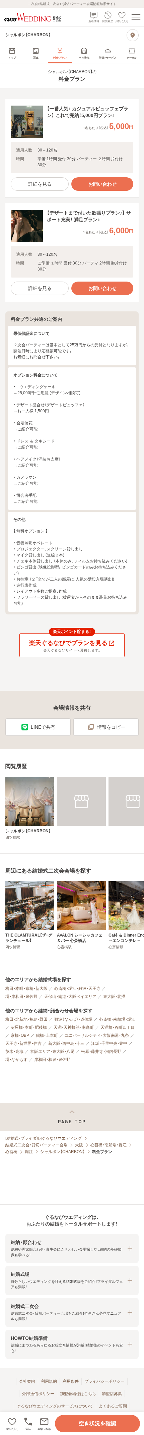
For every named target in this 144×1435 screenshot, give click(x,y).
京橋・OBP (20, 1035)
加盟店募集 (112, 1393)
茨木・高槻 (14, 1051)
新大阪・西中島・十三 (66, 1043)
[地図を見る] (133, 35)
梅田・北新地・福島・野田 (26, 1019)
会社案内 (27, 1381)
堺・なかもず (16, 1059)
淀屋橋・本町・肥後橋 (29, 1027)
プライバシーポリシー (104, 1381)
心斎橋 (11, 1151)
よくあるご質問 (113, 1406)
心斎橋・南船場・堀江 (117, 1019)
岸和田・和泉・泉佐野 (52, 1059)
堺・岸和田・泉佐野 (21, 996)
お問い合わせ (102, 184)
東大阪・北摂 (114, 996)
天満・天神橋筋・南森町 (74, 1027)
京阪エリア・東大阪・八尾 (52, 1051)
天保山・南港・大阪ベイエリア (70, 996)
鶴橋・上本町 (47, 1035)
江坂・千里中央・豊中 (109, 1043)
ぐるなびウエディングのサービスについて (55, 1406)
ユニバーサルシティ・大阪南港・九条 (97, 1035)
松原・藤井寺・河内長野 (101, 1051)
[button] (44, 1423)
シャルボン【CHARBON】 (62, 1151)
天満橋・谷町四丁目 (117, 1027)
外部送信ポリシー (38, 1393)
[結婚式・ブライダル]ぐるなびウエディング (43, 1138)
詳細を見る (40, 184)
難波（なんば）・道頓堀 (73, 1019)
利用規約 (49, 1381)
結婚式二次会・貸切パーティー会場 (36, 1145)
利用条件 (71, 1381)
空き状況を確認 (97, 1423)
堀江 (29, 1151)
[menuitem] (12, 53)
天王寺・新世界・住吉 (23, 1043)
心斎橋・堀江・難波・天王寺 (77, 988)
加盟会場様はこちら (78, 1393)
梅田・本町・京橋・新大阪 (26, 988)
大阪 (79, 1145)
